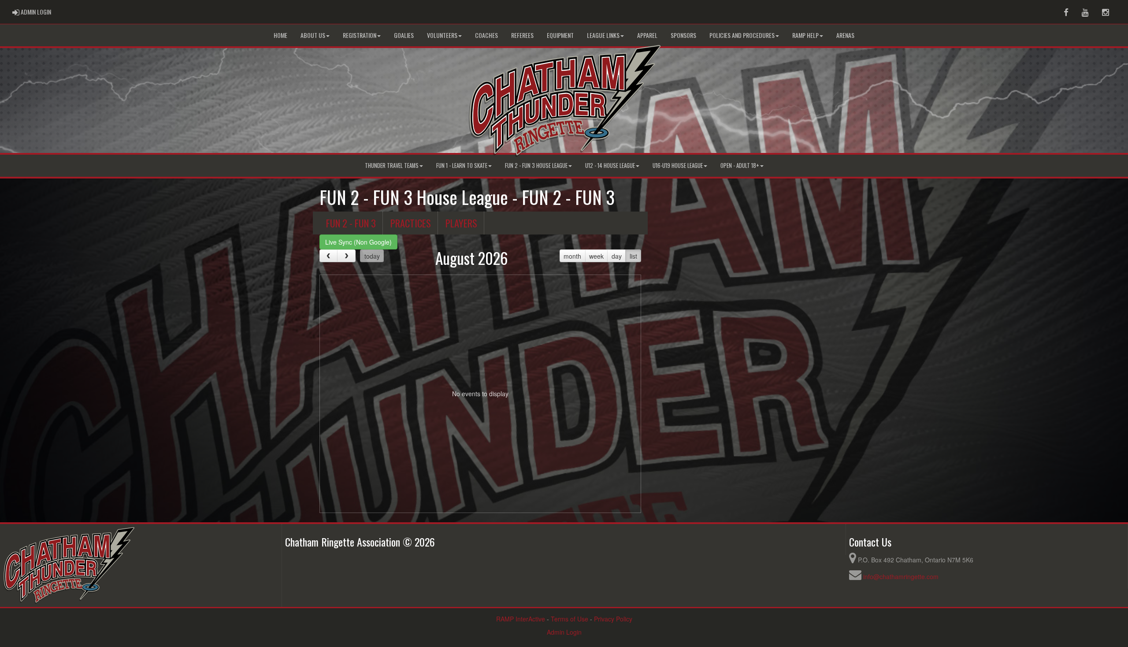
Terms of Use (569, 618)
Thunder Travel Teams (392, 165)
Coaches (486, 35)
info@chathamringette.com (901, 576)
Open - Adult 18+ (739, 165)
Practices (410, 223)
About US (313, 35)
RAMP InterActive (520, 618)
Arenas (845, 35)
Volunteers (442, 35)
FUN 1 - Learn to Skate (461, 165)
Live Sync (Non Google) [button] (358, 242)
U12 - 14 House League (610, 165)
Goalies (404, 35)
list (633, 256)
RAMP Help (805, 35)
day (617, 256)
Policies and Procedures (742, 35)
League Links (603, 35)
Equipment (560, 35)
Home (280, 35)
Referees (522, 35)
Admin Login (564, 632)
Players (461, 223)
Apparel (647, 35)
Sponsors (683, 35)
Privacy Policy (613, 618)
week (596, 256)
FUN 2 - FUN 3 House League (536, 165)
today (372, 256)
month (572, 256)
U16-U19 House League (678, 165)
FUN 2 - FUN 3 (351, 223)
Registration (359, 35)
